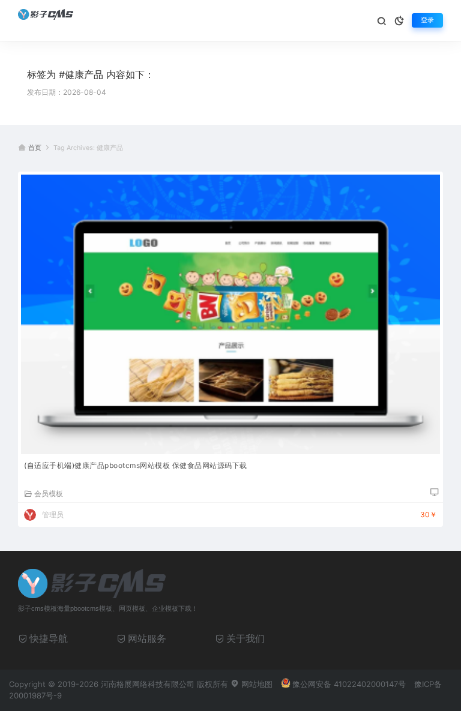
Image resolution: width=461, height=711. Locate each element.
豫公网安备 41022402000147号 (349, 684)
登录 (427, 20)
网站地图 (256, 684)
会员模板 (48, 493)
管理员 (53, 514)
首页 (34, 148)
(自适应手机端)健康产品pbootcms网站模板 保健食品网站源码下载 (135, 465)
